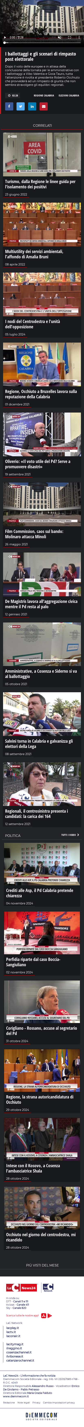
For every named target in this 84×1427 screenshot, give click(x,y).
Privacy (36, 1402)
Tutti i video (68, 835)
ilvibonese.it (14, 1356)
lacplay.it (12, 1328)
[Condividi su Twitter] (19, 107)
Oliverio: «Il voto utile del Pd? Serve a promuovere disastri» (37, 463)
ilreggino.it (14, 1348)
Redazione (9, 1402)
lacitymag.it (14, 1344)
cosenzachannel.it (19, 1352)
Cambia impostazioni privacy (59, 1402)
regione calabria (44, 95)
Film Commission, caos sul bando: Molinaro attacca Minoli (34, 533)
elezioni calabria (69, 95)
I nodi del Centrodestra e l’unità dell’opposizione (32, 324)
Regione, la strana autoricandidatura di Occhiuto (39, 1099)
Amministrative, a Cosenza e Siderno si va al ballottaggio (41, 673)
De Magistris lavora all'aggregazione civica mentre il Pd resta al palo (41, 603)
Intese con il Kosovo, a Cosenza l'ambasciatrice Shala (33, 1168)
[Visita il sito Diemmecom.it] (42, 1421)
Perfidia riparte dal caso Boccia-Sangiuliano (33, 961)
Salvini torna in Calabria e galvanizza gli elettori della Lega (39, 743)
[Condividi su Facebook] (8, 107)
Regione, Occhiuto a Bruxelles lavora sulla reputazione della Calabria (41, 394)
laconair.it (13, 1336)
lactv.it (11, 1332)
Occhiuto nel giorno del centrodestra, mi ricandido (41, 1237)
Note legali (24, 1402)
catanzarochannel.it (20, 1360)
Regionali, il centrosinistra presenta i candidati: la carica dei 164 (36, 813)
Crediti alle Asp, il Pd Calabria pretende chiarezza (39, 893)
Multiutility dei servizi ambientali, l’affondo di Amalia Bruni (34, 254)
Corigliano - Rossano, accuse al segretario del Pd (41, 1030)
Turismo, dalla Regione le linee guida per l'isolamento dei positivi (40, 184)
